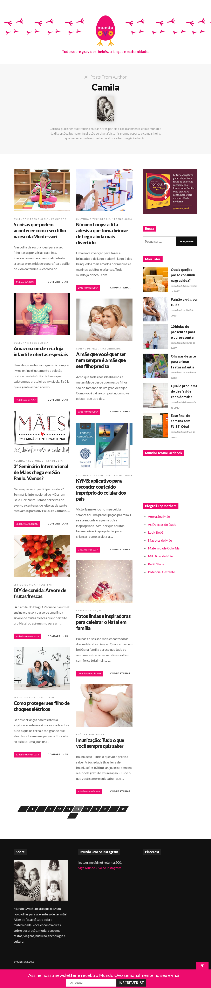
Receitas (45, 584)
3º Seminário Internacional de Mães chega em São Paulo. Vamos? (41, 472)
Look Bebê (155, 532)
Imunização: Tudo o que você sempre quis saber (100, 743)
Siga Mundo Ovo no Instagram (99, 868)
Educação (59, 219)
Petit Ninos (156, 564)
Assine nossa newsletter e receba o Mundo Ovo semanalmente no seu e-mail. (105, 975)
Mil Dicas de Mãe (160, 556)
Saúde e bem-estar (90, 734)
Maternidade (111, 348)
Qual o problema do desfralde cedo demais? (184, 391)
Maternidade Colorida (163, 548)
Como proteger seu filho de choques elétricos (41, 706)
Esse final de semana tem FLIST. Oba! (180, 421)
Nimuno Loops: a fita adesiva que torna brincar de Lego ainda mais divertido (102, 233)
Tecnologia (123, 219)
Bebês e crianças (89, 610)
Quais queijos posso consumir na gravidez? (183, 275)
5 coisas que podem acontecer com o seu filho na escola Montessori (40, 230)
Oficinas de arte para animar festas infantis (183, 361)
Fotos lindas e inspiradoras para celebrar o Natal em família (103, 622)
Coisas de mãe (87, 348)
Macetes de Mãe (160, 540)
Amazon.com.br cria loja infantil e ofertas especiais (41, 351)
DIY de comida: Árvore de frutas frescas (40, 593)
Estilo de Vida (25, 584)
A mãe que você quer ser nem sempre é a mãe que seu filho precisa (101, 360)
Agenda (19, 461)
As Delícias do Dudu (162, 524)
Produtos (47, 697)
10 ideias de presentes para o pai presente (183, 332)
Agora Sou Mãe (159, 516)
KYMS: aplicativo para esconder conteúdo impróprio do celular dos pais (101, 489)
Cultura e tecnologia (31, 219)
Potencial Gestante (161, 572)
